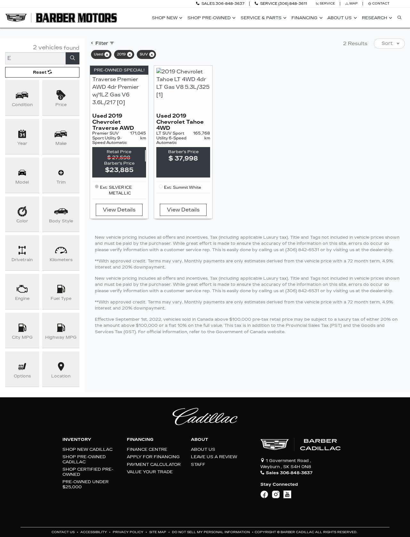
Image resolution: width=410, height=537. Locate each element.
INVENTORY (76, 439)
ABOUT (199, 439)
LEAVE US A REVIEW (214, 456)
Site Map (158, 532)
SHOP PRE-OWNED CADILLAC (84, 459)
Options (22, 376)
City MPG (22, 337)
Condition (22, 104)
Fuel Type (61, 298)
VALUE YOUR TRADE (150, 471)
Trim (61, 182)
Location (60, 376)
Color (22, 221)
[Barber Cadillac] (61, 17)
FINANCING (140, 439)
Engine (22, 298)
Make (61, 143)
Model (22, 182)
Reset (40, 72)
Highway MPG (61, 337)
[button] (166, 17)
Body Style (61, 221)
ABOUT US (203, 449)
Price (61, 104)
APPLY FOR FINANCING (153, 456)
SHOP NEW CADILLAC (87, 449)
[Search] (72, 58)
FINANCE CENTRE (147, 449)
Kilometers (61, 259)
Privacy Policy (128, 532)
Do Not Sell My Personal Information (211, 532)
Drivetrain (22, 259)
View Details (119, 210)
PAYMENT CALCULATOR (154, 464)
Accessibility (94, 532)
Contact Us (64, 532)
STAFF (198, 464)
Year (22, 143)
